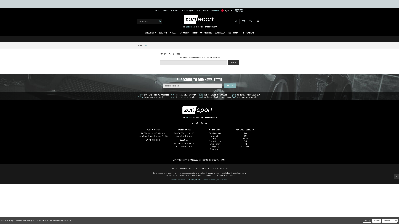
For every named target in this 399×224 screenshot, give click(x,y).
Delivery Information (215, 141)
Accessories (184, 32)
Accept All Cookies (389, 221)
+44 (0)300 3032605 (154, 140)
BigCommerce (181, 180)
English (227, 10)
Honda (245, 143)
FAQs (214, 138)
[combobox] (226, 10)
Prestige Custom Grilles (202, 32)
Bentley (245, 138)
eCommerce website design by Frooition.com (215, 180)
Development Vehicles (168, 32)
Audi (245, 133)
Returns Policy (215, 136)
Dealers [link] (173, 10)
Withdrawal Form (215, 149)
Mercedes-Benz (245, 146)
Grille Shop (149, 32)
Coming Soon (220, 32)
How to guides (233, 32)
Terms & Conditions (215, 133)
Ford (245, 141)
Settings (367, 221)
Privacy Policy (215, 146)
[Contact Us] (243, 21)
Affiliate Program (215, 143)
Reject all (376, 221)
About (157, 10)
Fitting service (248, 32)
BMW (245, 136)
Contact (165, 10)
